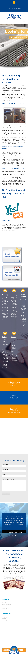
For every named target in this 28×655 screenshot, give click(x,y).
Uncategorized (6, 620)
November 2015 (6, 608)
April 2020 (4, 602)
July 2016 (4, 605)
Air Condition (5, 617)
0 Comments (10, 221)
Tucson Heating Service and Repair (12, 148)
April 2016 (4, 607)
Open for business (6, 220)
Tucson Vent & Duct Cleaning (13, 168)
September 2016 (6, 604)
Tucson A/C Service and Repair (14, 103)
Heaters (4, 618)
